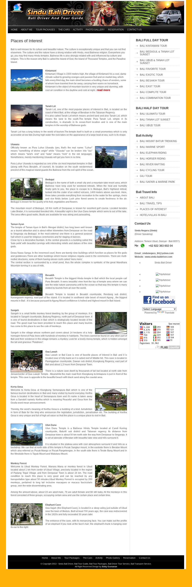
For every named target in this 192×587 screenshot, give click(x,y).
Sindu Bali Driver (163, 262)
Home (45, 558)
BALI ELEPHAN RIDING (153, 152)
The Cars (87, 558)
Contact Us (144, 558)
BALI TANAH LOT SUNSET (155, 119)
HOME (14, 29)
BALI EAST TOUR (150, 86)
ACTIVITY (78, 29)
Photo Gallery (113, 558)
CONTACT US (134, 29)
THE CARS (64, 29)
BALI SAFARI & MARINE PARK (157, 181)
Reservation (129, 558)
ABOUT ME (26, 29)
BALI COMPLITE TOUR (153, 92)
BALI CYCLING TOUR (152, 170)
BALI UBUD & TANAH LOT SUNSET (155, 62)
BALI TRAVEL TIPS (151, 203)
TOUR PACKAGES (45, 29)
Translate (169, 312)
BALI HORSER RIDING (153, 158)
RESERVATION (116, 29)
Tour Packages (72, 558)
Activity (99, 558)
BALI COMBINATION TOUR (155, 98)
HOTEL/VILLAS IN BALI (153, 215)
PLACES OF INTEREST (153, 209)
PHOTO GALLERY (95, 29)
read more (103, 90)
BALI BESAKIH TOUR (152, 80)
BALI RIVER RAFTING (152, 164)
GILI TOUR (146, 176)
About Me (56, 558)
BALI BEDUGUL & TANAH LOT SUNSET (157, 53)
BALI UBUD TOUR (150, 125)
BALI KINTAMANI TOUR (153, 45)
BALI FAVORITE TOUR (153, 69)
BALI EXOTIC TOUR (151, 74)
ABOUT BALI (147, 197)
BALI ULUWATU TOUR (152, 113)
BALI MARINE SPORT (152, 147)
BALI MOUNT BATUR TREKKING (158, 141)
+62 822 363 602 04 (160, 245)
